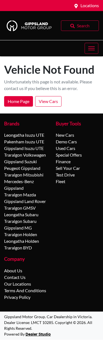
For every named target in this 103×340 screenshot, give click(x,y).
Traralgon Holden (20, 234)
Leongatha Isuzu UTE (24, 135)
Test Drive (65, 174)
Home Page (18, 101)
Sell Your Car (68, 168)
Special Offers (69, 154)
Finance (63, 161)
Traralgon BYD (18, 247)
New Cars (65, 135)
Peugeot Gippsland (22, 168)
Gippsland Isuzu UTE (24, 148)
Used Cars (65, 148)
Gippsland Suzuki (20, 161)
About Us (13, 270)
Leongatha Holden (21, 241)
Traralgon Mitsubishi (23, 174)
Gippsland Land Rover (25, 201)
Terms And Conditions (25, 290)
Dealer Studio (38, 334)
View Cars (48, 101)
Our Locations (17, 283)
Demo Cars (66, 141)
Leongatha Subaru (21, 214)
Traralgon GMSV (20, 207)
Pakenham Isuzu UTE (24, 141)
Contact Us (15, 277)
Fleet (60, 181)
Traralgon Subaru (20, 221)
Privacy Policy (17, 297)
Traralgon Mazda (20, 194)
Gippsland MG (18, 227)
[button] (91, 48)
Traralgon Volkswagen (25, 154)
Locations (89, 5)
